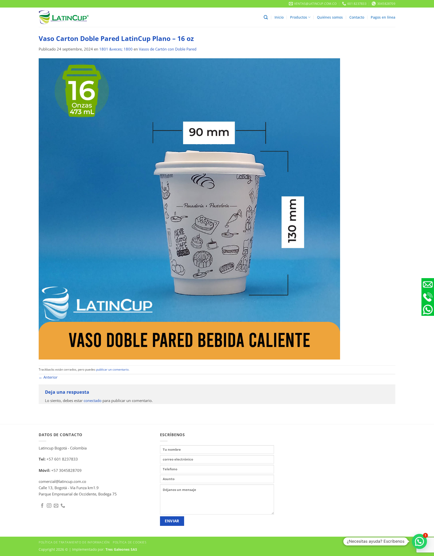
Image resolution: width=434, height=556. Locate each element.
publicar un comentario (112, 369)
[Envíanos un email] (56, 506)
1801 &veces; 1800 (116, 49)
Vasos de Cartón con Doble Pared (167, 49)
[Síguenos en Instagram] (49, 506)
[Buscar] (266, 17)
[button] (419, 541)
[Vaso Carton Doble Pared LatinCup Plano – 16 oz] (189, 208)
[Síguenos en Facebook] (42, 506)
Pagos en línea (383, 17)
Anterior (48, 377)
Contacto (356, 17)
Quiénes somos (330, 17)
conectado (92, 400)
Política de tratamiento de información (74, 542)
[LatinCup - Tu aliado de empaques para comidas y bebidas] (64, 17)
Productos (298, 17)
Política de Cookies (129, 542)
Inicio (279, 17)
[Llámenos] (63, 506)
